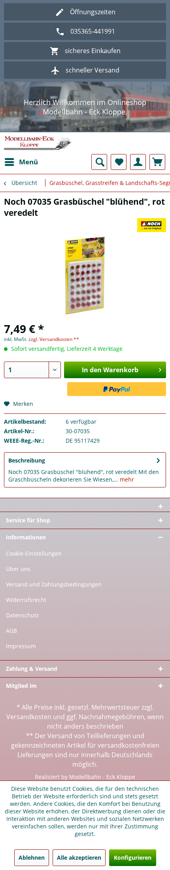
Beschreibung (26, 460)
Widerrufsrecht (26, 599)
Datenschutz (22, 615)
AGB (11, 630)
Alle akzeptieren (79, 857)
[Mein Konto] (138, 162)
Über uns (18, 569)
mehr (126, 479)
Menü (28, 161)
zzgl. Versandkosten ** (53, 339)
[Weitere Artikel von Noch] (151, 225)
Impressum (21, 646)
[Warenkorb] (157, 162)
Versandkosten (28, 716)
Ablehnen (32, 857)
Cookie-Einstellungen (34, 553)
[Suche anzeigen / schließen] (99, 162)
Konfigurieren (132, 857)
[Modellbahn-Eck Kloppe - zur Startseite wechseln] (37, 143)
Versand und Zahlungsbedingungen (54, 584)
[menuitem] (21, 162)
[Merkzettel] (119, 162)
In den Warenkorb (110, 370)
